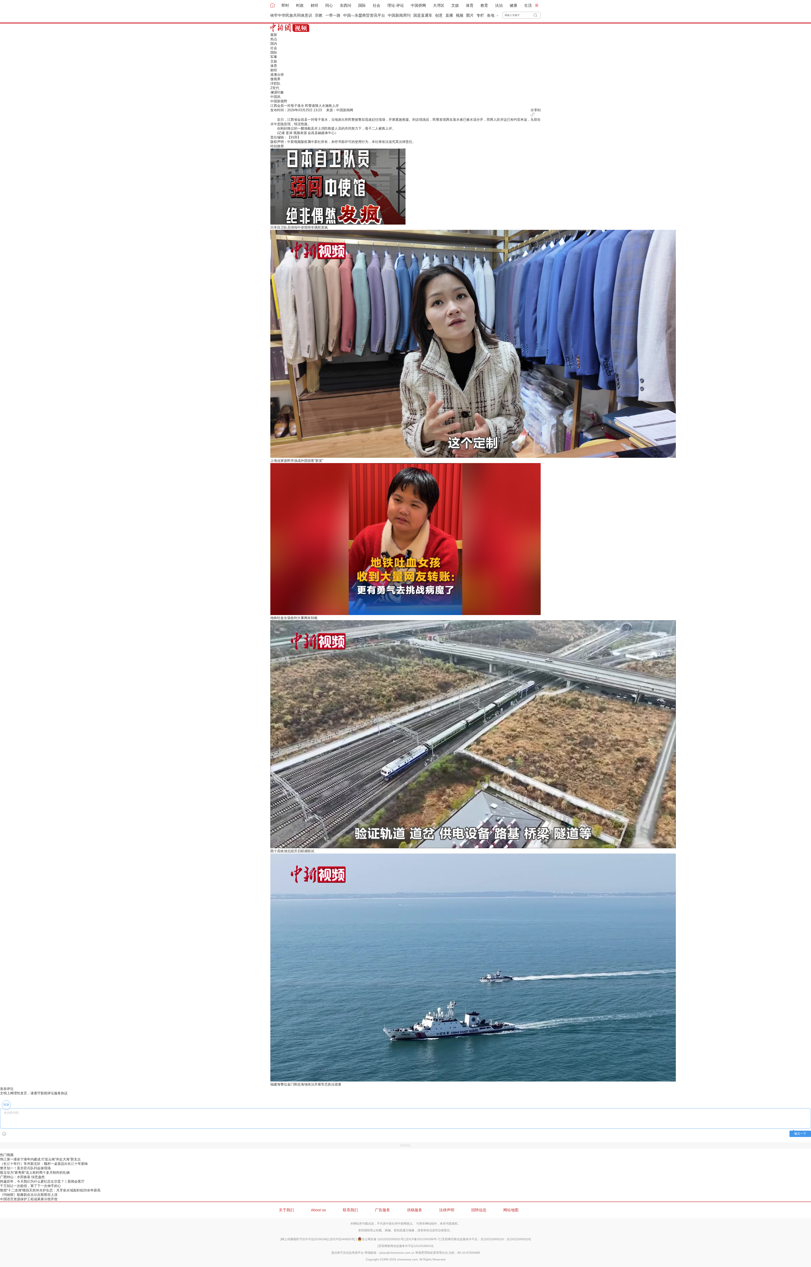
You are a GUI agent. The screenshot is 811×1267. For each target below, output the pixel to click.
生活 (528, 5)
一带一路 (332, 15)
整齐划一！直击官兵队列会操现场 (25, 1168)
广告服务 (382, 1210)
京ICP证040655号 (342, 1239)
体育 (470, 5)
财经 (314, 5)
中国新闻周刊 (399, 15)
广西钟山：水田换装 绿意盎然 (22, 1177)
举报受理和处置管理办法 (431, 1252)
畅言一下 (800, 1133)
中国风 (275, 97)
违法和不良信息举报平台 (347, 1252)
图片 (470, 15)
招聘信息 (478, 1210)
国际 (362, 5)
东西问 (345, 5)
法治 (499, 5)
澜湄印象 (277, 92)
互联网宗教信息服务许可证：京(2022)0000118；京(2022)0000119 (486, 1239)
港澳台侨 (277, 74)
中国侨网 (418, 5)
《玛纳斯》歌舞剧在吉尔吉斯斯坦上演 (28, 1195)
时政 (300, 5)
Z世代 (274, 88)
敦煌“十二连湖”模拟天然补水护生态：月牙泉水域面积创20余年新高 (50, 1190)
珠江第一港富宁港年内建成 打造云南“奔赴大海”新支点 (40, 1159)
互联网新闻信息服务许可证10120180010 (405, 1246)
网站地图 (510, 1210)
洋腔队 (275, 83)
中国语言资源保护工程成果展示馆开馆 (28, 1199)
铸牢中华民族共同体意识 (291, 15)
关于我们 (286, 1210)
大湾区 (438, 5)
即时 (285, 5)
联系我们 (350, 1210)
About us (318, 1210)
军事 (273, 57)
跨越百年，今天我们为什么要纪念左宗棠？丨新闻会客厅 (42, 1181)
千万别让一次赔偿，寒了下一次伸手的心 (30, 1186)
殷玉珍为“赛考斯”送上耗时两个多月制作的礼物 (35, 1172)
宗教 (318, 15)
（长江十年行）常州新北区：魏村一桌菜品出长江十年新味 (44, 1163)
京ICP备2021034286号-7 (423, 1239)
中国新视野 (278, 101)
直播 (449, 15)
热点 (273, 39)
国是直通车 (422, 15)
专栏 (480, 15)
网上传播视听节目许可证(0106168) (304, 1239)
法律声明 (446, 1210)
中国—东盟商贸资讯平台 (364, 15)
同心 (329, 5)
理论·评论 (395, 5)
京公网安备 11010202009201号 (383, 1239)
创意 (439, 15)
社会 (376, 5)
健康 (513, 5)
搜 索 (537, 15)
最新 (273, 35)
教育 (484, 5)
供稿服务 (414, 1210)
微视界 (275, 79)
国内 (273, 43)
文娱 (455, 5)
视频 (459, 15)
